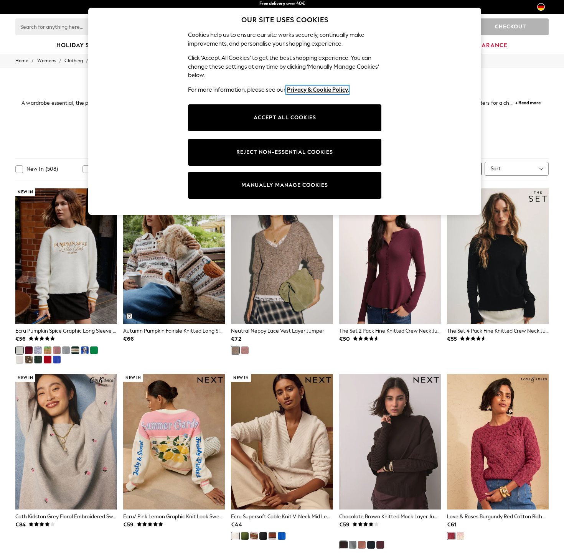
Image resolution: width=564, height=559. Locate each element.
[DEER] (29, 359)
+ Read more (528, 102)
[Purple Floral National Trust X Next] (38, 350)
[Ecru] (19, 359)
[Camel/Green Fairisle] (47, 350)
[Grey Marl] (66, 350)
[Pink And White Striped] (460, 536)
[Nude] (362, 545)
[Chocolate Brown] (343, 545)
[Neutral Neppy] (235, 350)
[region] (284, 111)
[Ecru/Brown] (272, 536)
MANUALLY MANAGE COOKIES (284, 185)
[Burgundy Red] (29, 350)
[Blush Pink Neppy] (245, 350)
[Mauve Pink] (57, 350)
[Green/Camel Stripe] (75, 350)
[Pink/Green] (254, 536)
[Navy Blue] (371, 545)
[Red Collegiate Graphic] (47, 359)
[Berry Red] (380, 545)
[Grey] (352, 545)
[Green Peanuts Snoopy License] (94, 350)
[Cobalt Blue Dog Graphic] (85, 350)
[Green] (245, 536)
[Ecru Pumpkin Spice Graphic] (19, 350)
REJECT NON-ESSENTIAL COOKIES (284, 152)
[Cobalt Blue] (57, 359)
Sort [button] (496, 168)
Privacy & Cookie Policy (317, 89)
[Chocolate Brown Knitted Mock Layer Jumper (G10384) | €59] (390, 442)
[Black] (263, 536)
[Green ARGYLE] (38, 359)
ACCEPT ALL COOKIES (285, 117)
